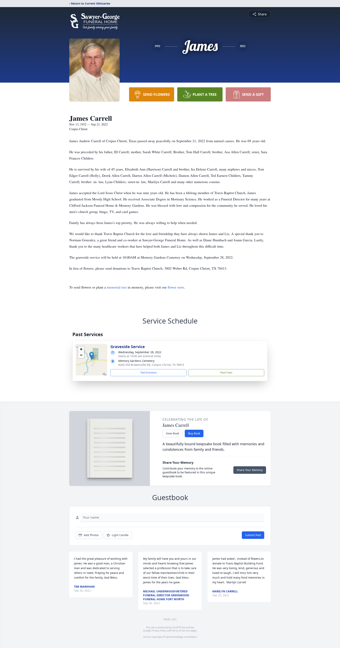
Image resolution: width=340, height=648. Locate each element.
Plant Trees (226, 372)
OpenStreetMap (174, 637)
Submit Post (253, 535)
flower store (176, 287)
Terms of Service (181, 630)
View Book (172, 433)
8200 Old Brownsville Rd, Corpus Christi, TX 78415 (151, 365)
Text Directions (148, 372)
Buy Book (194, 433)
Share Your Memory (250, 470)
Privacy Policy (159, 630)
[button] (91, 356)
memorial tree (117, 287)
